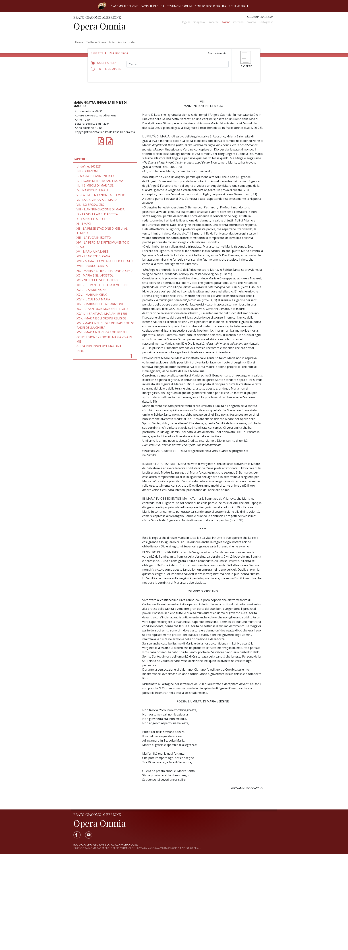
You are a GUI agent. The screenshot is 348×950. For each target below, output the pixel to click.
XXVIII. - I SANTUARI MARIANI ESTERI (101, 314)
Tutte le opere (109, 68)
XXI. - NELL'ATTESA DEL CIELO (97, 280)
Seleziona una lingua (260, 16)
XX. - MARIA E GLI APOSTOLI (95, 275)
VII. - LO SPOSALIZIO (90, 205)
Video (132, 42)
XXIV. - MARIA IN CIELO (91, 295)
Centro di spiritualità (210, 6)
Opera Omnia (99, 26)
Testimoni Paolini (179, 6)
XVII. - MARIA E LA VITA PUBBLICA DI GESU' (105, 261)
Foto (112, 42)
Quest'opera (107, 62)
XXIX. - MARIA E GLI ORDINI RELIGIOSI (101, 318)
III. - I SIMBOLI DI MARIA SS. (95, 185)
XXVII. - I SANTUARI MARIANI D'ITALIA (102, 309)
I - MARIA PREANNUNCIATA (95, 176)
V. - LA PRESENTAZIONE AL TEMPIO (100, 195)
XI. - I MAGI (83, 224)
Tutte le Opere (96, 42)
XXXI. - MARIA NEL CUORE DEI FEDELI (101, 332)
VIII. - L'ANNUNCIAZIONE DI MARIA (100, 209)
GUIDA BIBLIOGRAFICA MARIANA (98, 346)
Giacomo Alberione (124, 6)
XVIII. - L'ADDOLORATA (92, 266)
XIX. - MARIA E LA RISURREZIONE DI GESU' (104, 271)
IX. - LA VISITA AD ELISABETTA (97, 214)
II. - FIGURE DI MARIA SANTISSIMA (99, 181)
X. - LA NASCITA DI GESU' (93, 219)
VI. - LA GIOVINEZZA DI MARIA (96, 200)
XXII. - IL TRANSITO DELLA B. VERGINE (102, 285)
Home (80, 42)
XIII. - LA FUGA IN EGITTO (93, 238)
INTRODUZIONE (87, 171)
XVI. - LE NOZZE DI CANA (93, 256)
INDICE (81, 351)
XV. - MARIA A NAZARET (92, 252)
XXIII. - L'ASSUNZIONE (91, 290)
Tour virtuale (238, 6)
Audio (122, 42)
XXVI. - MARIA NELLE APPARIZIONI (99, 304)
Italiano (225, 22)
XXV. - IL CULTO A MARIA (93, 299)
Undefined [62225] (88, 166)
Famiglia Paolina (152, 6)
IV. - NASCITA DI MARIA (92, 190)
